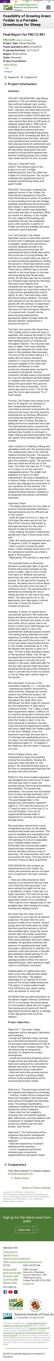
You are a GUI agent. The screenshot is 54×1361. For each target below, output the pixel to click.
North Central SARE (12, 1272)
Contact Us (28, 1283)
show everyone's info (22, 1173)
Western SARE (10, 1282)
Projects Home (10, 1252)
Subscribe (24, 1229)
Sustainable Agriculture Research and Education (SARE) (25, 1324)
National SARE (10, 1269)
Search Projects (10, 1255)
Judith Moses (10, 64)
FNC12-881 (18, 39)
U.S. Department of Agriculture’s (24, 1331)
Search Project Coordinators (16, 1258)
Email (6, 68)
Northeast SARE (11, 1276)
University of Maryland (38, 1328)
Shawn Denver (21, 1177)
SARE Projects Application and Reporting (22, 1261)
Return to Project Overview (36, 1187)
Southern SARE (10, 1279)
